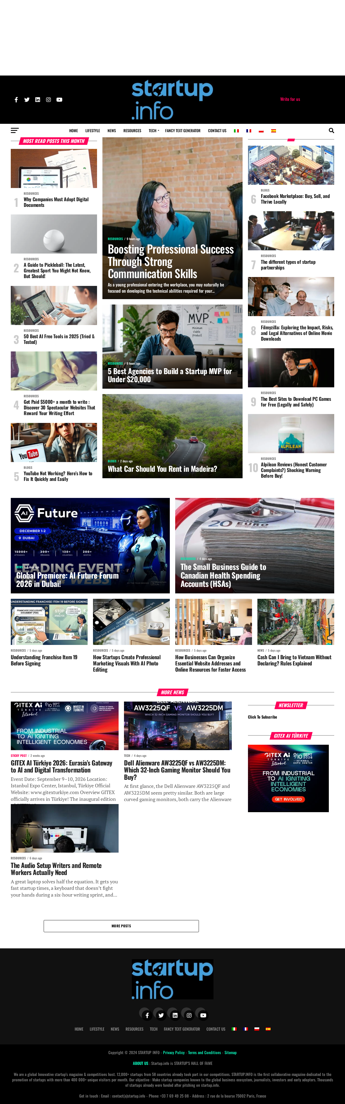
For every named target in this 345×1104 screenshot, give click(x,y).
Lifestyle (92, 130)
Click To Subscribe (262, 717)
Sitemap (231, 1052)
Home (73, 130)
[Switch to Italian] (236, 130)
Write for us (290, 99)
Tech (152, 130)
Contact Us (217, 130)
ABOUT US (141, 1063)
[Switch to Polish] (261, 130)
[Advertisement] (172, 38)
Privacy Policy (174, 1052)
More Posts (121, 925)
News (112, 130)
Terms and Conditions (205, 1052)
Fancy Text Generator (183, 130)
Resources (132, 130)
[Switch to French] (248, 130)
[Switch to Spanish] (273, 130)
